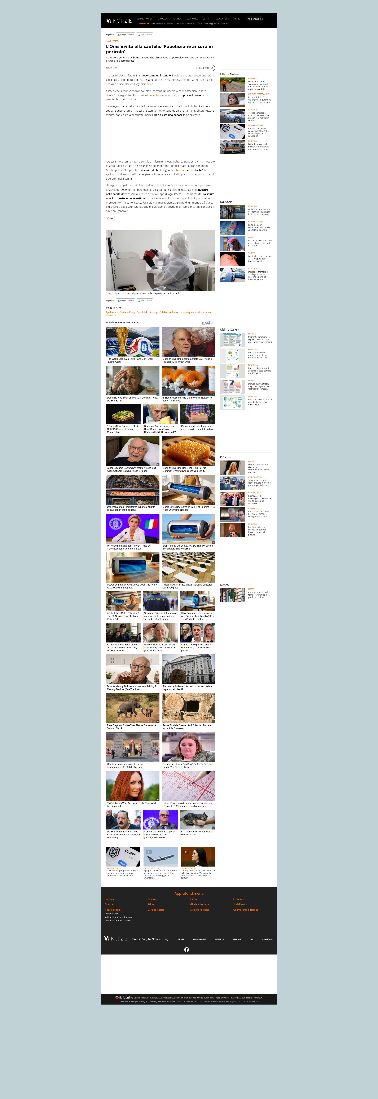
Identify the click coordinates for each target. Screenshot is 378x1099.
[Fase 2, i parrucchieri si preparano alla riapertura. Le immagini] (160, 260)
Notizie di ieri (111, 913)
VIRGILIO (144, 998)
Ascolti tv (198, 24)
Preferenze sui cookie (166, 1002)
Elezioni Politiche (199, 909)
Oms (110, 218)
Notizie (119, 938)
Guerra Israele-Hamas (245, 909)
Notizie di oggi (112, 909)
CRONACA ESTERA (113, 868)
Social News (240, 904)
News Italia (267, 939)
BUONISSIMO (247, 998)
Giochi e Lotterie (199, 904)
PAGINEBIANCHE (196, 998)
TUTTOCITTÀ (209, 998)
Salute (151, 904)
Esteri (193, 899)
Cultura (109, 904)
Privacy (142, 1002)
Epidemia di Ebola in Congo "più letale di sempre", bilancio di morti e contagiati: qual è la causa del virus (158, 314)
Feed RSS (180, 939)
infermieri (180, 170)
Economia (238, 899)
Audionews (253, 18)
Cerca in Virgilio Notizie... (147, 939)
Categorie (219, 939)
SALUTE (251, 253)
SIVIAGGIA (225, 998)
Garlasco (169, 24)
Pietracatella (157, 24)
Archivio (237, 939)
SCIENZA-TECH (222, 19)
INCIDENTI (252, 110)
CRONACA (162, 19)
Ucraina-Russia (156, 909)
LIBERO (137, 998)
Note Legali (133, 1002)
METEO (251, 237)
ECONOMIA (192, 19)
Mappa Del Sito (199, 939)
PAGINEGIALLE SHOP (171, 998)
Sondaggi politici (212, 24)
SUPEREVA (258, 998)
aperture (155, 95)
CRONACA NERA (255, 477)
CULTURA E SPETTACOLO (258, 94)
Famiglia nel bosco (184, 24)
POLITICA (177, 19)
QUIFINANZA (235, 998)
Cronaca (109, 899)
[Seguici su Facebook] (186, 951)
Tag (251, 939)
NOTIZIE (122, 20)
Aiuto (178, 1002)
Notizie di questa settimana (118, 917)
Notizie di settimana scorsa (118, 920)
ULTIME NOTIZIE (145, 19)
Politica (152, 899)
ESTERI (206, 19)
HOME (108, 41)
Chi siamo (124, 1002)
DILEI (218, 998)
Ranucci (225, 24)
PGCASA (184, 998)
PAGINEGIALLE (156, 998)
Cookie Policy (151, 1002)
